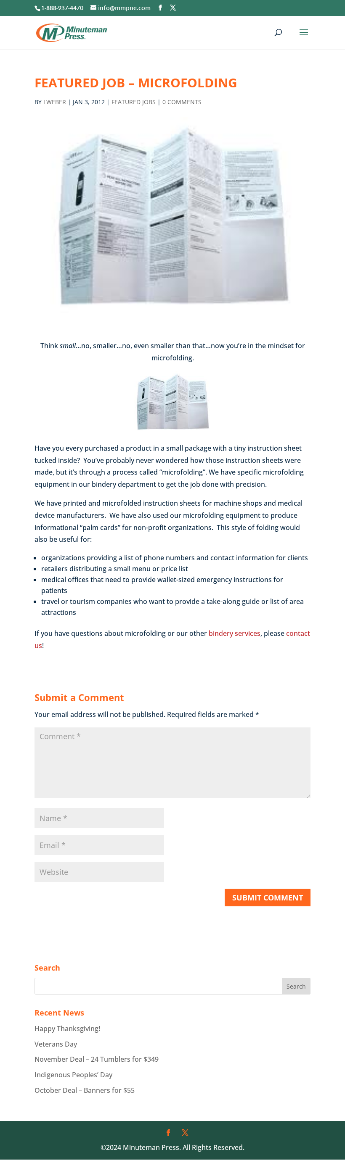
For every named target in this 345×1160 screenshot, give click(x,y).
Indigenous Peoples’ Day (73, 1074)
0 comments (182, 102)
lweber (54, 102)
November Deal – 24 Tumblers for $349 (96, 1059)
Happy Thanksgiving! (67, 1028)
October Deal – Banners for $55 (84, 1090)
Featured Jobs (133, 102)
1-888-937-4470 (62, 8)
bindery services (234, 633)
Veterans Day (55, 1044)
